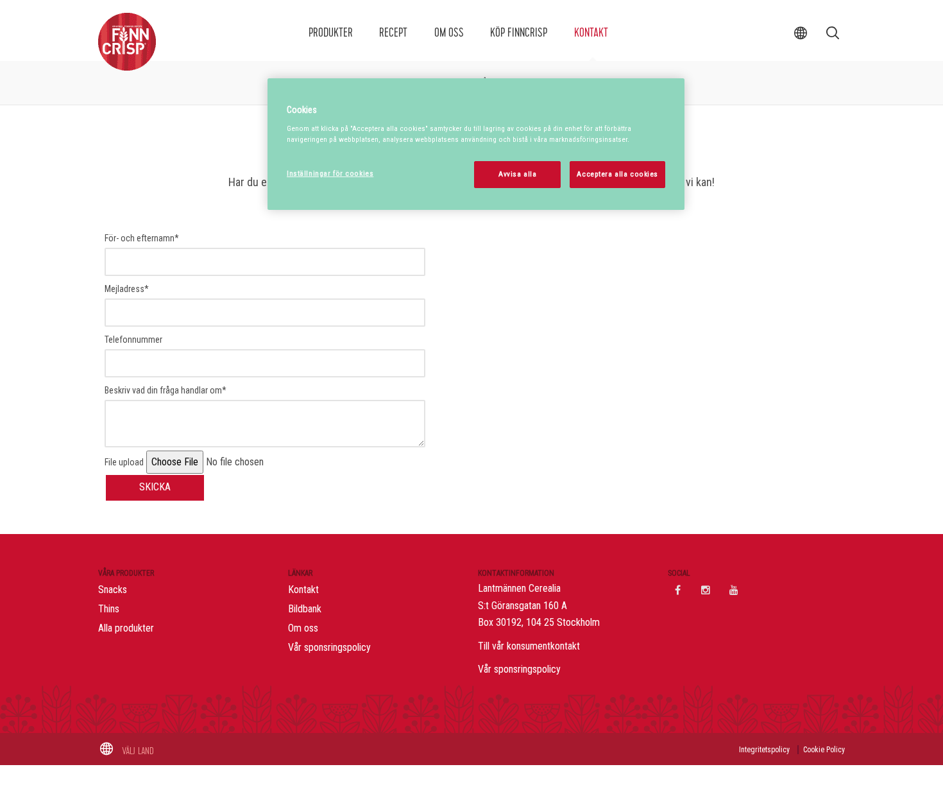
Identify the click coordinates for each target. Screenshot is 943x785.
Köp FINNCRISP (518, 32)
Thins (108, 609)
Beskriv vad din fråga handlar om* (165, 390)
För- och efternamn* (142, 238)
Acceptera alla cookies (617, 173)
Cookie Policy (824, 749)
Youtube (733, 590)
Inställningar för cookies (330, 173)
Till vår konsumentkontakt (529, 646)
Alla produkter (126, 628)
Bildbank (304, 609)
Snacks (112, 589)
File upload (124, 462)
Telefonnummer (133, 339)
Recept (393, 32)
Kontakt (591, 32)
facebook (677, 590)
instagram (705, 590)
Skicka (155, 487)
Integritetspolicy (764, 749)
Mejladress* (127, 289)
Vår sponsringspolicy (329, 647)
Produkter (331, 32)
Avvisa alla (517, 173)
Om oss (449, 32)
